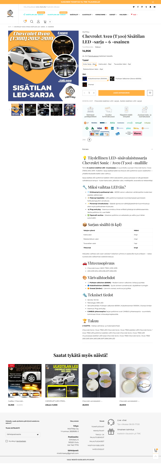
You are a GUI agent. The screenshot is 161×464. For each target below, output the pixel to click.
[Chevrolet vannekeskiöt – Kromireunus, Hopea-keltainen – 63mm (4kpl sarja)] (136, 380)
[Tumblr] (146, 7)
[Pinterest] (142, 7)
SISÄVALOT (74, 15)
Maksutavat (98, 431)
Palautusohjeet (97, 441)
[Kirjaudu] (38, 21)
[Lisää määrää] (94, 93)
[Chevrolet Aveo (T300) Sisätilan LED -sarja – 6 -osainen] (43, 66)
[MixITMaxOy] (10, 13)
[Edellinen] (9, 110)
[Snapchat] (150, 7)
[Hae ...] (31, 21)
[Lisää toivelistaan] (150, 93)
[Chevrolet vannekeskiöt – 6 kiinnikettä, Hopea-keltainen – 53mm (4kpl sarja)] (99, 380)
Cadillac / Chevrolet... (16, 401)
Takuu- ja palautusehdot (97, 436)
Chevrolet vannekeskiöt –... (92, 401)
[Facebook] (138, 7)
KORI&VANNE (100, 15)
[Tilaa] (37, 434)
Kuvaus (85, 149)
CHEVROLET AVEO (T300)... (55, 401)
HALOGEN (123, 15)
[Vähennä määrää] (84, 93)
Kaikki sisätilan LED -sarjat (131, 101)
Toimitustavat (98, 427)
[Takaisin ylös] (155, 456)
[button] (10, 66)
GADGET (112, 15)
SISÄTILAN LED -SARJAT (35, 14)
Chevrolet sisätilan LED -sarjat (106, 101)
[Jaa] (89, 140)
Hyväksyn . (17, 441)
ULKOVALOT (86, 15)
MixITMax (85, 32)
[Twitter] (134, 7)
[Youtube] (154, 7)
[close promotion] (153, 2)
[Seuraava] (77, 110)
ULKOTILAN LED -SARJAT (57, 14)
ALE (134, 15)
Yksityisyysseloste (96, 445)
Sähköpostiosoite (14, 434)
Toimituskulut (93, 56)
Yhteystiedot (98, 449)
